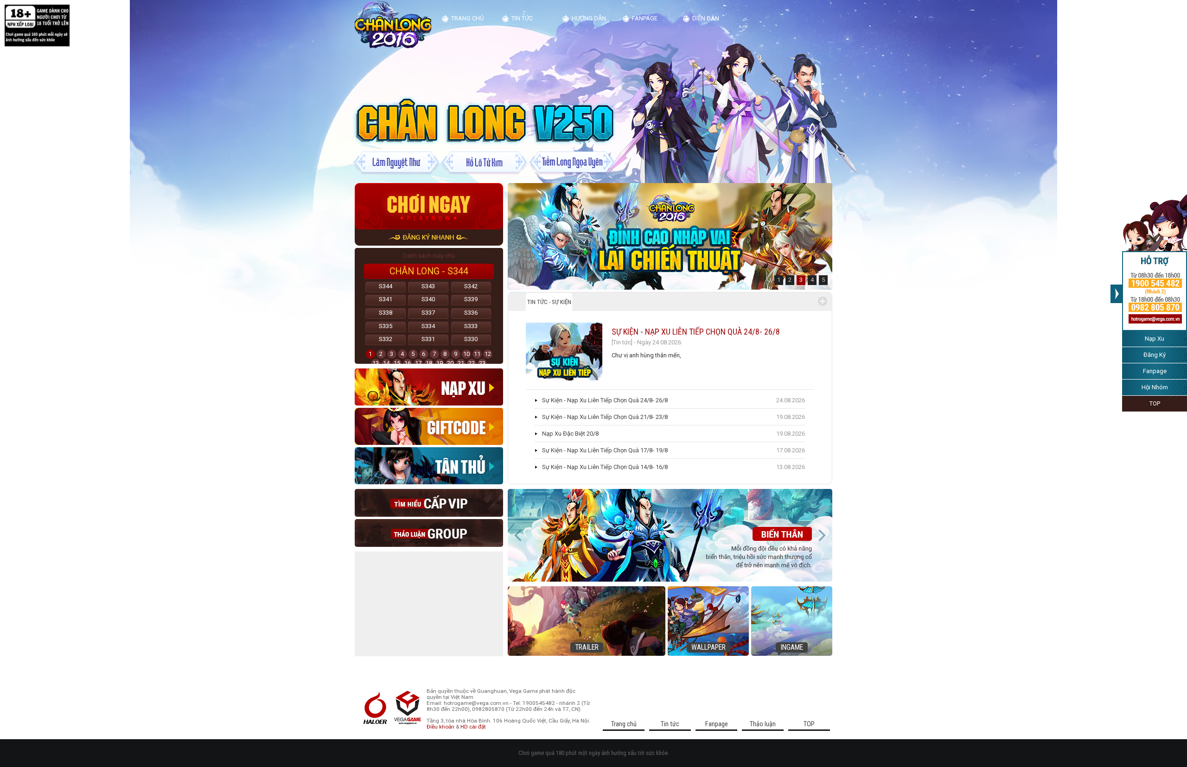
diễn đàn (705, 18)
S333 (471, 326)
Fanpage (1155, 371)
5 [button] (823, 279)
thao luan (429, 533)
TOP (1154, 403)
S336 (471, 312)
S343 (428, 286)
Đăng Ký (1154, 354)
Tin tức (522, 18)
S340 (428, 299)
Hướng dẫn (589, 18)
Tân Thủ (429, 465)
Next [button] (822, 535)
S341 (385, 299)
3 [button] (801, 279)
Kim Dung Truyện (393, 25)
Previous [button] (518, 535)
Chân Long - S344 (428, 271)
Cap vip (429, 503)
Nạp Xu (1154, 338)
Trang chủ (467, 18)
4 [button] (812, 279)
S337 (428, 312)
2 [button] (789, 279)
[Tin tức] (622, 342)
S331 (428, 339)
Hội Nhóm (1155, 387)
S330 (471, 339)
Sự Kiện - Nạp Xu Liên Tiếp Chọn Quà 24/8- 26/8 (696, 331)
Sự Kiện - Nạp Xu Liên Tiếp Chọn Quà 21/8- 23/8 (605, 416)
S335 (385, 326)
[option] (670, 236)
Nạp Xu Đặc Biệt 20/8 (570, 433)
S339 (471, 299)
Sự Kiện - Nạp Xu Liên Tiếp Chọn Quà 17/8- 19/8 (605, 450)
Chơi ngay (429, 206)
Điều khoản (440, 726)
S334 (428, 326)
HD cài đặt (473, 726)
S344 (385, 286)
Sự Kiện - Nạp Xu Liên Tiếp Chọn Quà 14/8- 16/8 (605, 466)
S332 (385, 339)
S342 (471, 286)
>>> (1116, 294)
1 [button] (778, 279)
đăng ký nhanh (429, 237)
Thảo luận (763, 724)
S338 (385, 312)
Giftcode (429, 426)
